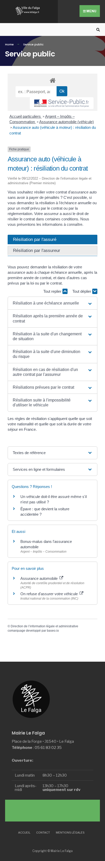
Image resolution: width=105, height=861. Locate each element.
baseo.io (53, 630)
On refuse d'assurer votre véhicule (49, 594)
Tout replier (52, 291)
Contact (43, 832)
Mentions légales (70, 832)
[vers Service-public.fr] (62, 103)
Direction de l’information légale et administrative (44, 626)
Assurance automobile (39, 578)
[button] (52, 303)
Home (9, 44)
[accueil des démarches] (52, 80)
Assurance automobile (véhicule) (66, 122)
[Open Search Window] (97, 29)
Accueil (24, 832)
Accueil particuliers (25, 116)
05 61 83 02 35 (48, 747)
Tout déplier (82, 291)
